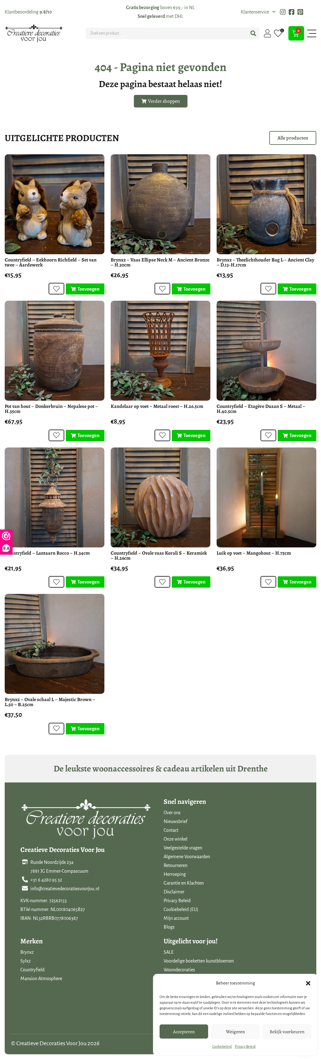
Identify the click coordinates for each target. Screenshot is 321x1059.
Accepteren (184, 1032)
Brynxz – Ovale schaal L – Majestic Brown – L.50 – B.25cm (50, 702)
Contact (171, 830)
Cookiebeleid (222, 1046)
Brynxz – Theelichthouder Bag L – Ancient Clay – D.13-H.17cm (265, 262)
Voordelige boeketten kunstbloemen (199, 960)
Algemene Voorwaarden (187, 856)
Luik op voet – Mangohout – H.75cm (254, 553)
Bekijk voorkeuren (287, 1032)
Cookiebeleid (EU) (181, 909)
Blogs (169, 927)
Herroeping (175, 874)
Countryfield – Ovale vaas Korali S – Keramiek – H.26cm (159, 556)
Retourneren (175, 865)
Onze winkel (175, 839)
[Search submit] (253, 33)
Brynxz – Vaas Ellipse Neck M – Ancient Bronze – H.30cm (160, 262)
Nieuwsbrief (175, 821)
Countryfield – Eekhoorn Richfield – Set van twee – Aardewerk (51, 262)
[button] (308, 983)
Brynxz (27, 952)
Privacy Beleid (245, 1046)
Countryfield (32, 969)
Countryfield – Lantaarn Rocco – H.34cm (47, 553)
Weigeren (235, 1032)
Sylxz (25, 960)
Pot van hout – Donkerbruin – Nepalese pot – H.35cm (51, 409)
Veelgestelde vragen (183, 847)
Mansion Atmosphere (41, 978)
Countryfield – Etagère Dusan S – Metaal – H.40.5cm (261, 409)
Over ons (172, 812)
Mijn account (176, 918)
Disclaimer (174, 891)
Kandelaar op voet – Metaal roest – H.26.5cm (157, 406)
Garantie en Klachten (184, 883)
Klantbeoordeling (28, 11)
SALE (169, 952)
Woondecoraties (179, 969)
